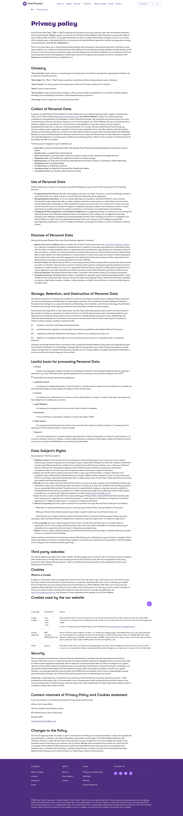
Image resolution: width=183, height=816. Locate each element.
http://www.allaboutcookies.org (43, 592)
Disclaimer (87, 776)
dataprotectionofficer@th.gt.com (97, 493)
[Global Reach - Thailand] (157, 3)
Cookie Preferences (90, 785)
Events (110, 4)
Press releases (67, 776)
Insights (69, 4)
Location (34, 776)
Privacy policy (42, 9)
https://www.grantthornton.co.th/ (66, 116)
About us (60, 4)
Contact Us (143, 4)
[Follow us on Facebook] (130, 773)
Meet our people (100, 4)
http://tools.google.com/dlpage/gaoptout (121, 627)
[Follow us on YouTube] (115, 773)
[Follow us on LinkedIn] (120, 773)
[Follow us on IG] (125, 773)
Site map (86, 780)
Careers (65, 780)
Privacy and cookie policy (93, 772)
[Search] (152, 3)
